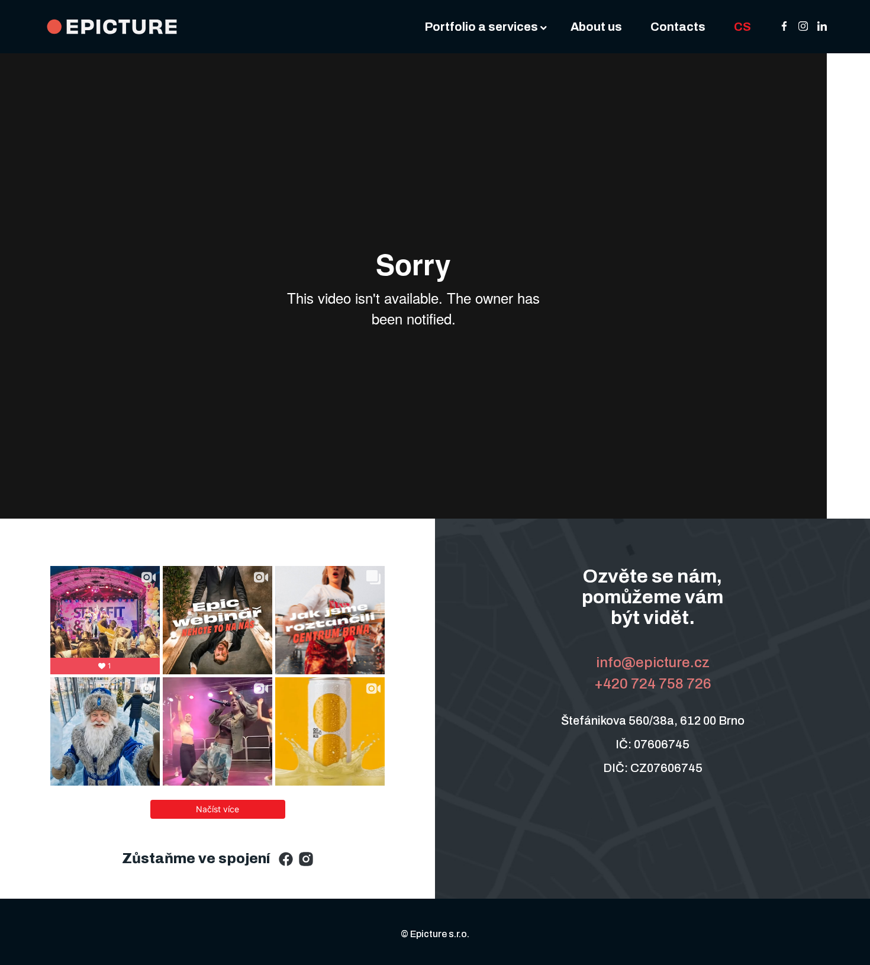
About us (596, 26)
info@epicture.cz (653, 662)
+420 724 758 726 (652, 683)
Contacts (677, 26)
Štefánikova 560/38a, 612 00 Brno (653, 720)
